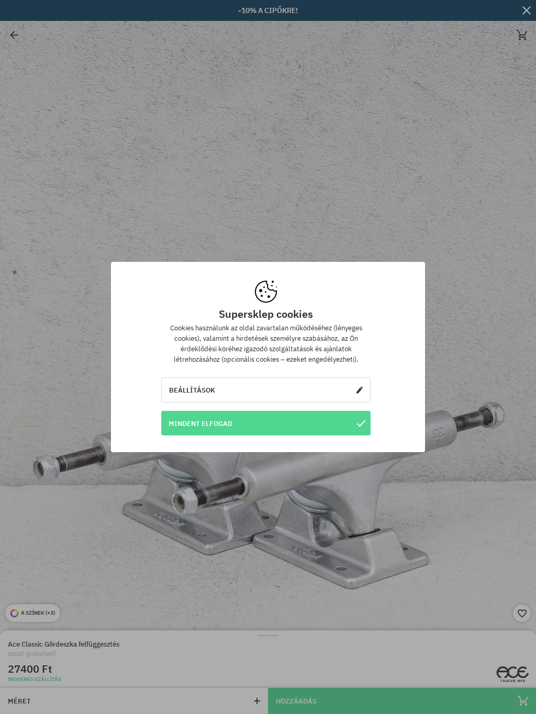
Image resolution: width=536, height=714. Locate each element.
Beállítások (192, 390)
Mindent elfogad (200, 423)
